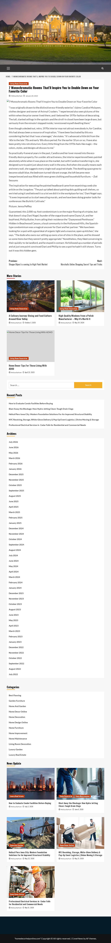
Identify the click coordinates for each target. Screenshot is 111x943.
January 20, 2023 (32, 96)
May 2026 (13, 453)
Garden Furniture (17, 701)
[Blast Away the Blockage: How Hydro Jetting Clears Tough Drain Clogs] (80, 784)
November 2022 (16, 652)
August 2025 (15, 496)
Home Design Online (18, 722)
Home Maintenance (18, 738)
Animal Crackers (49, 111)
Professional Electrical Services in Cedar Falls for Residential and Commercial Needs (47, 425)
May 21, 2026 (79, 858)
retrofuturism (33, 143)
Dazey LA (79, 215)
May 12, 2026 (29, 907)
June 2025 (14, 501)
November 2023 (16, 598)
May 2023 (13, 620)
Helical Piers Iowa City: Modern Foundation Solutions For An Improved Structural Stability (50, 414)
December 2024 (16, 528)
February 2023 (15, 636)
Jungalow (28, 189)
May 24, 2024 (79, 322)
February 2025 (15, 517)
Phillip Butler (27, 219)
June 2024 (14, 561)
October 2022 (15, 658)
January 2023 (15, 642)
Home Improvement (18, 733)
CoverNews (77, 938)
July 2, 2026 (29, 806)
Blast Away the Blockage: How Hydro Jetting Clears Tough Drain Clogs (41, 409)
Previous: (28, 262)
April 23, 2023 (30, 372)
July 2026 (13, 442)
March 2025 (14, 512)
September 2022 (16, 663)
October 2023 (15, 604)
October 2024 (15, 539)
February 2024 (15, 582)
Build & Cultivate (35, 201)
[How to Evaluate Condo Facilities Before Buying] (31, 784)
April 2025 (14, 507)
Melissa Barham (16, 96)
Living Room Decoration (18, 83)
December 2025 (16, 474)
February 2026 (15, 463)
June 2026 (14, 447)
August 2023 (15, 609)
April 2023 (14, 625)
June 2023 (14, 615)
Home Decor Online (18, 711)
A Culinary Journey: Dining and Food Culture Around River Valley (30, 317)
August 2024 (15, 550)
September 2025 (16, 490)
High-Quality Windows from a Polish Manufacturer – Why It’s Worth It (76, 317)
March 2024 (14, 577)
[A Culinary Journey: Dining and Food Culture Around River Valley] (31, 296)
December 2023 (16, 593)
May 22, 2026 (29, 858)
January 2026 (15, 469)
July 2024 (13, 555)
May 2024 (13, 566)
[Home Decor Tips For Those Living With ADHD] (31, 346)
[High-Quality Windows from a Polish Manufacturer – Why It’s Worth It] (80, 296)
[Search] (102, 68)
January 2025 (15, 523)
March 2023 (14, 631)
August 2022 (15, 669)
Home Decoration (17, 717)
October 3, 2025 (30, 322)
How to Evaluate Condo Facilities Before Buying (31, 403)
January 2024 (15, 588)
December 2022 (16, 647)
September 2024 (16, 544)
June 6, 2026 (79, 809)
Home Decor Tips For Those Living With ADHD (28, 367)
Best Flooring (15, 695)
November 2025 (16, 480)
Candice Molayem (91, 107)
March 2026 (14, 458)
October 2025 (15, 485)
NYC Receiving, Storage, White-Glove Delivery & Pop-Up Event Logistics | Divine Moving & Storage (54, 419)
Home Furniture (16, 728)
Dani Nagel (33, 215)
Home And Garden (17, 706)
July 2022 (13, 674)
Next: (81, 262)
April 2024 (14, 571)
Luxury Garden (16, 749)
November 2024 (16, 534)
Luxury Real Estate (17, 755)
